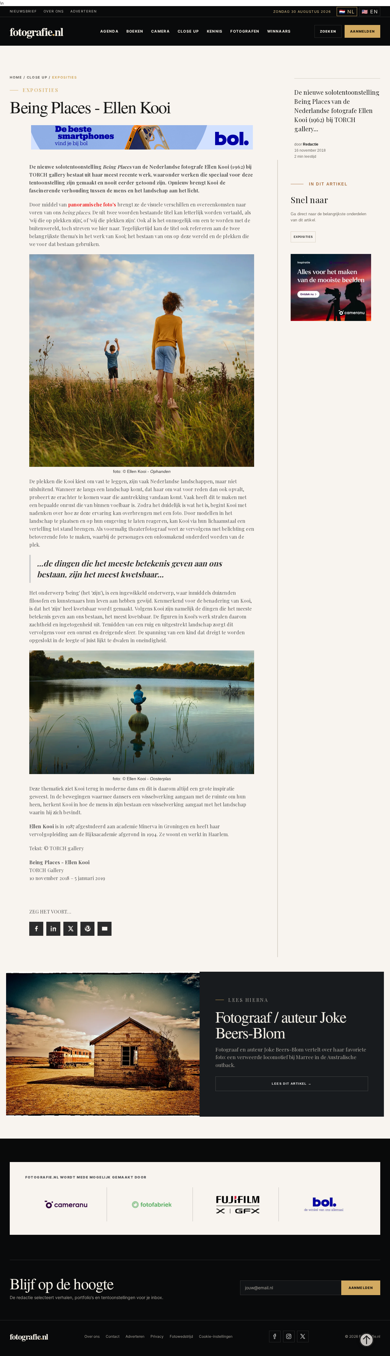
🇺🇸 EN (370, 12)
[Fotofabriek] (152, 1204)
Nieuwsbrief (23, 11)
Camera (160, 31)
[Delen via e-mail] (105, 929)
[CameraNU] (66, 1204)
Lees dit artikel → (291, 1083)
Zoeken (328, 31)
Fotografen (244, 31)
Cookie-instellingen (215, 1336)
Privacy (157, 1336)
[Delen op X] (70, 929)
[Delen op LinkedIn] (53, 929)
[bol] (324, 1204)
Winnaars (279, 31)
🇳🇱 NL (347, 12)
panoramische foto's (92, 204)
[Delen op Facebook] (36, 929)
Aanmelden (362, 31)
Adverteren (83, 11)
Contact (112, 1336)
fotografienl (36, 31)
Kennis (215, 31)
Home (16, 77)
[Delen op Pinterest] (87, 929)
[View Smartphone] (142, 136)
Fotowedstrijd (181, 1336)
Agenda (109, 31)
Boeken (135, 31)
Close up (188, 31)
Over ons (54, 11)
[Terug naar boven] (367, 1340)
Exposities (41, 90)
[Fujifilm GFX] (238, 1204)
